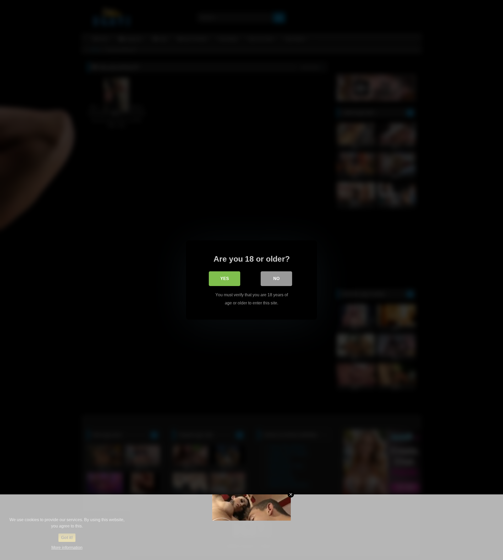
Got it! (67, 537)
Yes (224, 278)
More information (67, 547)
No (276, 278)
